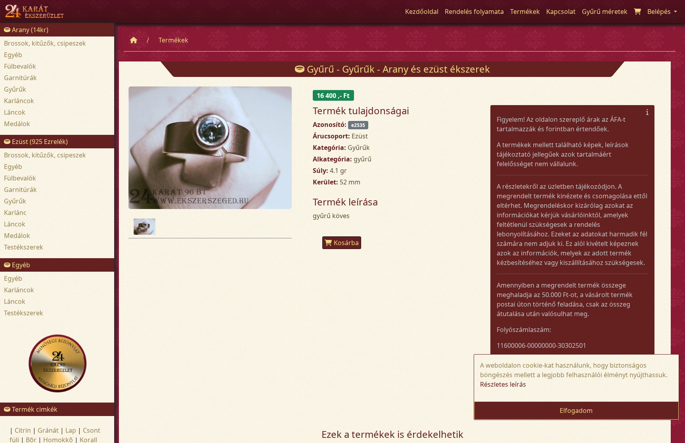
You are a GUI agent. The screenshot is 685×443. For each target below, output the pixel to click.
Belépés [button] (659, 11)
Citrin (23, 430)
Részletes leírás (503, 384)
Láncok (14, 112)
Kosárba (346, 242)
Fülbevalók (20, 66)
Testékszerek (23, 247)
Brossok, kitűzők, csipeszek (45, 43)
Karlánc (15, 212)
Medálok (17, 123)
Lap (70, 430)
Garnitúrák (20, 77)
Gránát (48, 430)
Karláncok (19, 100)
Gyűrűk (15, 89)
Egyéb (13, 54)
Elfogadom (576, 410)
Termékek (173, 40)
